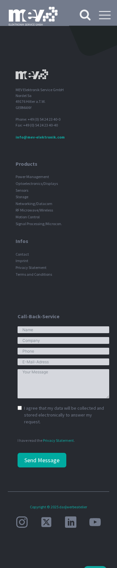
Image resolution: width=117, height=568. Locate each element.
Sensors (22, 190)
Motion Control (28, 216)
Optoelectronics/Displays (37, 183)
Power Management (32, 176)
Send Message (41, 460)
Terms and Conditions (34, 274)
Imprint (22, 260)
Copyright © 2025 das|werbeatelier (58, 506)
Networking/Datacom (34, 203)
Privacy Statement (31, 267)
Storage (22, 196)
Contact (22, 254)
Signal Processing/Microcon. (39, 223)
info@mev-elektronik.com (40, 137)
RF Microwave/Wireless (34, 210)
